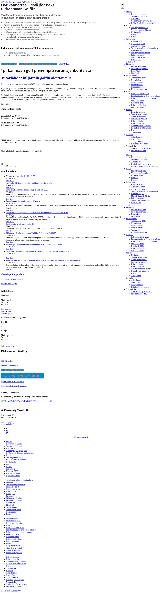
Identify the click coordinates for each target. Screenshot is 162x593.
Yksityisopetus (137, 141)
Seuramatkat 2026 (138, 87)
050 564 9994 (6, 422)
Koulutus (129, 135)
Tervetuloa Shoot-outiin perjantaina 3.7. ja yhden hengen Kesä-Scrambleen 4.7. (37, 251)
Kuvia (133, 130)
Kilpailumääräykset (139, 105)
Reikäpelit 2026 (137, 103)
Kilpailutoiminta (137, 121)
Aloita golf (130, 62)
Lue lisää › (10, 181)
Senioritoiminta (137, 84)
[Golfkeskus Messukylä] (11, 2)
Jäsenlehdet (135, 73)
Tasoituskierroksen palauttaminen (144, 48)
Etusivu (129, 12)
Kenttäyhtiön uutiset (139, 14)
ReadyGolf (135, 71)
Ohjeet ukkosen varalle (140, 57)
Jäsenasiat (130, 64)
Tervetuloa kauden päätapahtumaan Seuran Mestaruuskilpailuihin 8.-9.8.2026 (37, 212)
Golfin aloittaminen (139, 116)
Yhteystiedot (136, 132)
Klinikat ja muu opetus (140, 144)
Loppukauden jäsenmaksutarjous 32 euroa (23, 201)
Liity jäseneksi (9, 64)
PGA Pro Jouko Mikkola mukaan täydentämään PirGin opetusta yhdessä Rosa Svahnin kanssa (44, 260)
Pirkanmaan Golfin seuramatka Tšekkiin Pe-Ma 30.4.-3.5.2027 (31, 233)
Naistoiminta (136, 80)
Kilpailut (129, 91)
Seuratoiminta (131, 75)
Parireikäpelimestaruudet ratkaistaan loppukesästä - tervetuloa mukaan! (34, 244)
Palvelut (134, 34)
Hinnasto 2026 (137, 41)
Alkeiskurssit (136, 137)
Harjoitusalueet (137, 32)
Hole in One (136, 59)
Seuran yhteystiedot (12, 370)
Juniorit (129, 110)
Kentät (128, 25)
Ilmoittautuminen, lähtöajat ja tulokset (146, 96)
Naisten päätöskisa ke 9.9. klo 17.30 (20, 176)
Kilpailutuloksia (137, 123)
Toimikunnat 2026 (138, 78)
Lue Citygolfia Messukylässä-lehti (38, 64)
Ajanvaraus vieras (138, 46)
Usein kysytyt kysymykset (141, 21)
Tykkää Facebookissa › (10, 365)
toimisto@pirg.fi (6, 313)
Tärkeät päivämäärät (139, 114)
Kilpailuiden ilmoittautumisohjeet (144, 98)
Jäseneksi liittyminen (139, 69)
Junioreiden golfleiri (139, 119)
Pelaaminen (130, 39)
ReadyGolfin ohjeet (9, 283)
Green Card (135, 139)
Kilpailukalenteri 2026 (140, 94)
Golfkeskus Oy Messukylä (141, 148)
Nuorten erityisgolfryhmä (141, 125)
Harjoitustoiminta (138, 112)
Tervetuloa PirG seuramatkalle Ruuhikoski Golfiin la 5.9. (29, 183)
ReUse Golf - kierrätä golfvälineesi (145, 23)
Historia (134, 37)
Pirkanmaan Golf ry (139, 66)
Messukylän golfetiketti (140, 53)
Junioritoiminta (137, 82)
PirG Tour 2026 (137, 100)
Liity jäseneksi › (7, 361)
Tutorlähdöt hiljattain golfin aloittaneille (36, 78)
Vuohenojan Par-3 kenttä (141, 30)
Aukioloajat (135, 18)
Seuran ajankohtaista (139, 16)
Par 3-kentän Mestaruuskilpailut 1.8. (20, 224)
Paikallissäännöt (137, 55)
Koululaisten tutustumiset (141, 128)
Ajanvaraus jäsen (138, 44)
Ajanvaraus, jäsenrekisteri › (12, 279)
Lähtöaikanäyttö (137, 50)
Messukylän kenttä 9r (139, 28)
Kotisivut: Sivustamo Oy (11, 591)
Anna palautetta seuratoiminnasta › (14, 386)
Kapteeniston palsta (139, 89)
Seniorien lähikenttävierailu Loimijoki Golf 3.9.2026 (27, 190)
